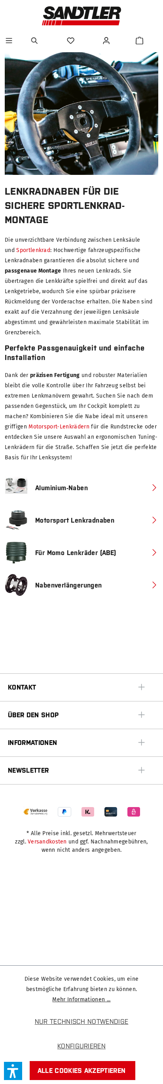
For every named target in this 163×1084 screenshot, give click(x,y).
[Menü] (9, 40)
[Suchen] (36, 40)
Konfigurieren (81, 1046)
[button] (13, 1071)
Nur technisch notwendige (82, 1021)
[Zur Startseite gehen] (81, 15)
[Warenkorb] (139, 40)
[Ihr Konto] (107, 40)
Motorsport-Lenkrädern (58, 426)
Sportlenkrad (33, 250)
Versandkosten (47, 841)
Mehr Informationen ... (81, 999)
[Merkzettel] (72, 40)
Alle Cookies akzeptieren (82, 1070)
